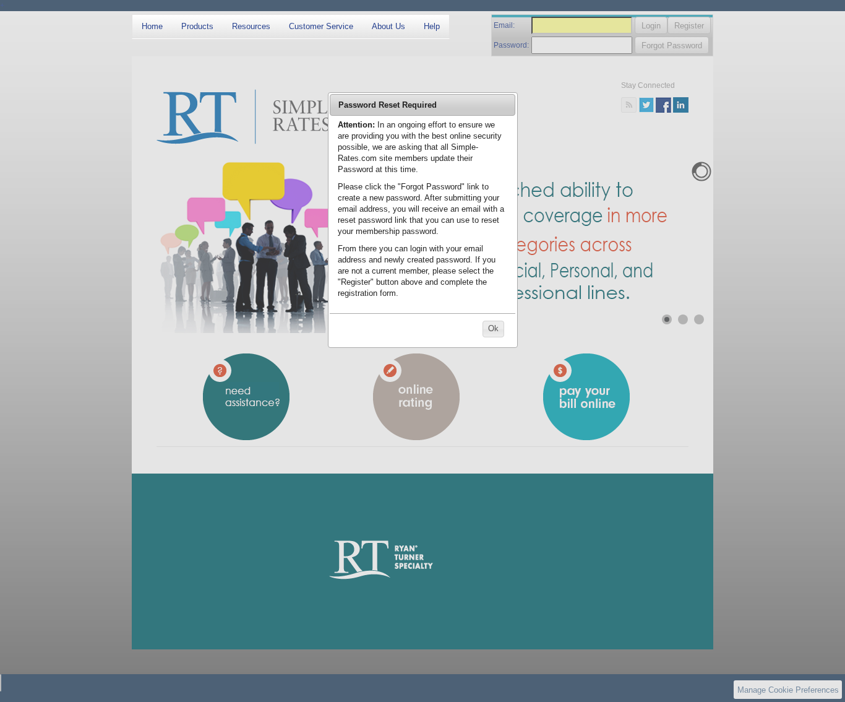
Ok (493, 328)
